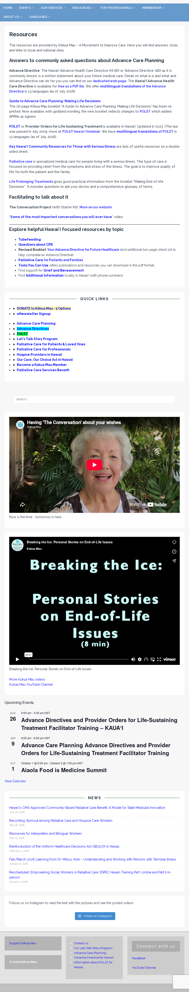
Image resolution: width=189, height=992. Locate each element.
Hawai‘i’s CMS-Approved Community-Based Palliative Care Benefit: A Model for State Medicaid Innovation (87, 808)
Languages (38, 16)
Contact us (81, 943)
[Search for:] (94, 399)
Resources (82, 7)
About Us (11, 16)
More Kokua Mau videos (27, 679)
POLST (145, 111)
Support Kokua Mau (22, 943)
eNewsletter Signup (33, 314)
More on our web (93, 207)
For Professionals (117, 7)
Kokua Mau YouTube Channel (31, 684)
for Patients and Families (50, 260)
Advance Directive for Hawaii (93, 957)
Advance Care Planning (36, 323)
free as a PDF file (71, 86)
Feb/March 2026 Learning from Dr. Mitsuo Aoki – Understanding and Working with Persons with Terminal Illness (92, 859)
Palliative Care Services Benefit (43, 370)
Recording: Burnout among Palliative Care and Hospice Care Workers (60, 820)
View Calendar (15, 781)
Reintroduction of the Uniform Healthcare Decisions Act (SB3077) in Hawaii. (65, 846)
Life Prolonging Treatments (31, 181)
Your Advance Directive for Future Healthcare (83, 249)
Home (7, 7)
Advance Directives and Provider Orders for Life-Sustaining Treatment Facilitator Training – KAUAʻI (99, 724)
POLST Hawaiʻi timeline (80, 131)
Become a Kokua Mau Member (42, 365)
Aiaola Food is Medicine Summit (64, 770)
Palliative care (20, 161)
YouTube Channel (144, 967)
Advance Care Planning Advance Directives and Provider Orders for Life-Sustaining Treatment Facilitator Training (95, 749)
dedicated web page (109, 81)
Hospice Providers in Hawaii (39, 354)
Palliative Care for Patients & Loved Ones (51, 344)
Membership (152, 7)
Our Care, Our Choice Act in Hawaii (45, 360)
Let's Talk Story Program (37, 339)
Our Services (52, 7)
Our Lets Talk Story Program (93, 948)
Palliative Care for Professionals (44, 349)
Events (25, 7)
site (109, 207)
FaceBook (138, 958)
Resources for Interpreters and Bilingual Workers (45, 833)
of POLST (145, 131)
